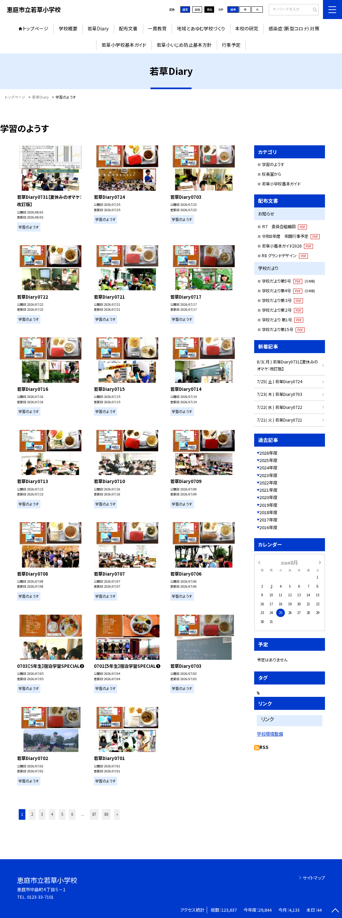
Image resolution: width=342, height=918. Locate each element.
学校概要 (68, 28)
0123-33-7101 (40, 897)
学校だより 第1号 (282, 320)
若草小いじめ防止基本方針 (184, 44)
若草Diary (98, 28)
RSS (264, 747)
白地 (197, 9)
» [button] (117, 814)
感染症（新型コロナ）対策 (294, 28)
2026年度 (269, 453)
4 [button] (52, 814)
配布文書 (128, 28)
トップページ (35, 28)
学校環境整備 (270, 734)
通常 (185, 9)
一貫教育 (157, 28)
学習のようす (273, 164)
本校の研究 (246, 28)
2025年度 (269, 460)
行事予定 (231, 44)
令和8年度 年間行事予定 (290, 236)
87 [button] (94, 814)
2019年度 (269, 505)
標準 (233, 9)
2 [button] (32, 814)
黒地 (209, 9)
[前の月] (259, 562)
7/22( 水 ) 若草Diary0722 (279, 407)
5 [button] (62, 814)
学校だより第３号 (281, 300)
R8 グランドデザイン (284, 256)
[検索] (313, 10)
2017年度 (269, 519)
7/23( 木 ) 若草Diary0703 (279, 394)
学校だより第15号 (282, 329)
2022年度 (269, 482)
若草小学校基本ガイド (124, 44)
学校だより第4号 (288, 291)
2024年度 (269, 467)
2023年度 (269, 475)
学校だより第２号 (281, 310)
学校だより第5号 (288, 281)
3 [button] (42, 814)
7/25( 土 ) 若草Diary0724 (279, 381)
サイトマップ (314, 878)
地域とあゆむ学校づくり (201, 28)
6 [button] (72, 814)
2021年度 (269, 490)
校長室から (271, 174)
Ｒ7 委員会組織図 (283, 226)
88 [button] (106, 814)
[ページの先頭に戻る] (335, 911)
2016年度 (269, 527)
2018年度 (269, 512)
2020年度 (269, 497)
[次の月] (320, 562)
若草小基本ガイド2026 (286, 246)
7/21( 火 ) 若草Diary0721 (279, 420)
